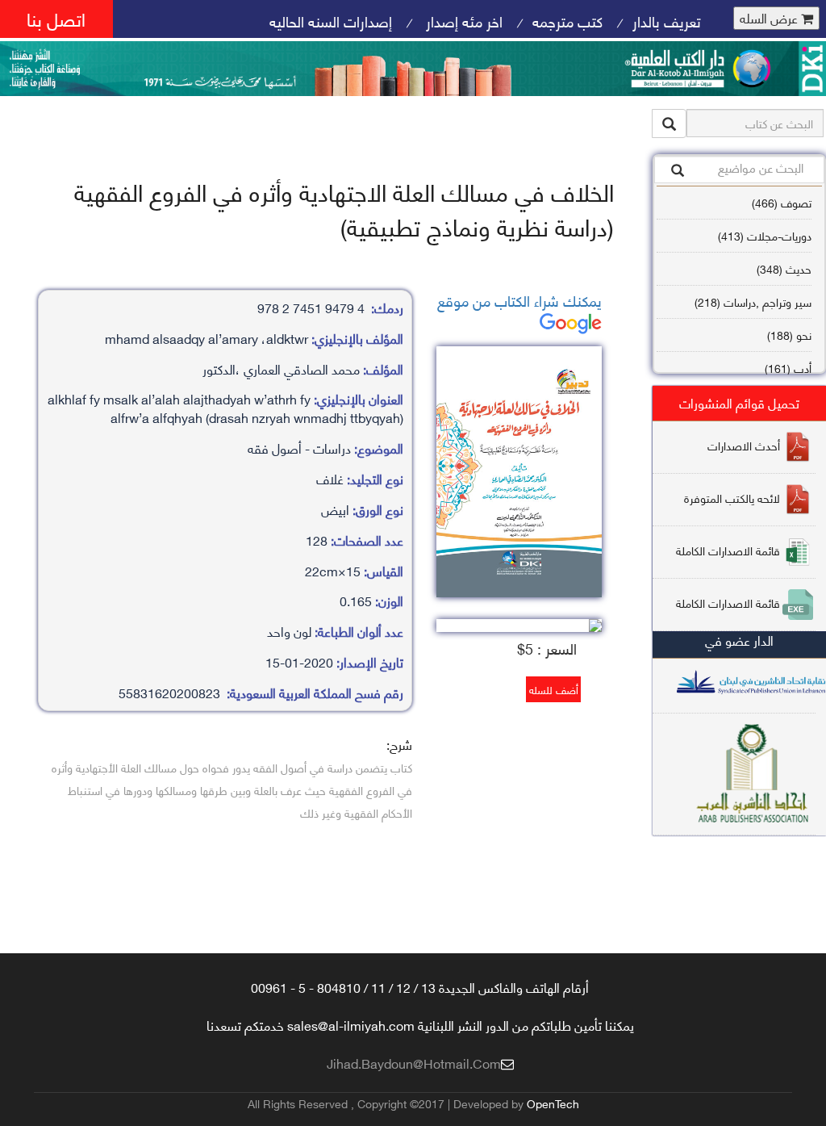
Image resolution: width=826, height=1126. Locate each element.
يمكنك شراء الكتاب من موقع (519, 300)
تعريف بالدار (666, 20)
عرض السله (770, 18)
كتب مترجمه (567, 20)
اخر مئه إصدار (462, 20)
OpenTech (553, 1103)
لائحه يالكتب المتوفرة (732, 498)
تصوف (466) (781, 202)
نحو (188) (789, 334)
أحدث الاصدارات (743, 445)
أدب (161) (788, 368)
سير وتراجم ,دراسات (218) (753, 301)
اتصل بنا (56, 18)
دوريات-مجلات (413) (764, 235)
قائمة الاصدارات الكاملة (728, 550)
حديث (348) (784, 268)
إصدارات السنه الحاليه (330, 20)
